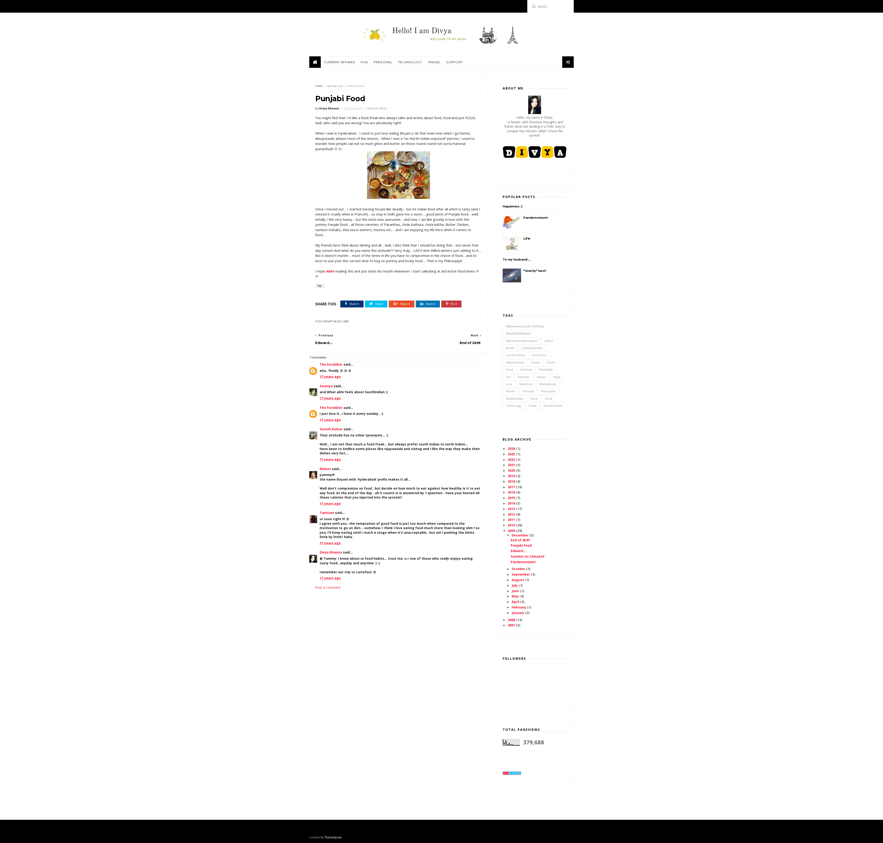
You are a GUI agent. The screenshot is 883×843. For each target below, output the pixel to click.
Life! (526, 238)
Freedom (526, 370)
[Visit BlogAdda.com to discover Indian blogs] (512, 773)
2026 (512, 448)
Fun (364, 62)
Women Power (553, 406)
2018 (512, 481)
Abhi (330, 271)
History (541, 377)
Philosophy (548, 391)
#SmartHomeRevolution (521, 341)
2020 (512, 470)
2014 (512, 503)
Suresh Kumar (331, 429)
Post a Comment (328, 587)
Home (319, 86)
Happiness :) (512, 206)
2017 (512, 487)
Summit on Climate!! (527, 556)
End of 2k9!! (520, 540)
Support (454, 62)
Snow (534, 399)
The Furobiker (331, 364)
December (521, 535)
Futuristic (524, 377)
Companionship (532, 348)
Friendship (546, 370)
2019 (512, 476)
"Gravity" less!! (534, 270)
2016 (512, 492)
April (516, 601)
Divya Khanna (331, 552)
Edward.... (519, 551)
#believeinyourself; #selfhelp (525, 326)
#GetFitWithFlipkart (518, 333)
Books (510, 348)
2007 (512, 625)
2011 (512, 519)
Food (509, 370)
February (519, 607)
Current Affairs (339, 62)
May (515, 596)
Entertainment (515, 362)
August (518, 580)
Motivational (548, 384)
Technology (410, 62)
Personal (383, 62)
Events (535, 362)
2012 (512, 514)
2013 (512, 509)
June (516, 591)
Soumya (326, 386)
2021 (512, 465)
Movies (510, 391)
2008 (512, 620)
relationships (515, 399)
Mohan (325, 469)
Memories (526, 384)
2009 (512, 530)
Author (549, 341)
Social (548, 399)
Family (551, 362)
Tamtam (327, 512)
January (518, 613)
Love (509, 384)
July (515, 585)
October (519, 569)
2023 (512, 459)
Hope (557, 377)
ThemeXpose (333, 837)
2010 (512, 525)
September (521, 574)
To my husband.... (517, 259)
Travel (434, 62)
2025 (512, 454)
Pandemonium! (535, 217)
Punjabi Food (521, 545)
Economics (539, 355)
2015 (512, 498)
